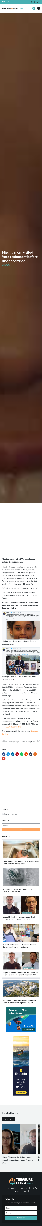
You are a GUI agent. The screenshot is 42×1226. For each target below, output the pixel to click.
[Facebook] (32, 2)
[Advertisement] (21, 532)
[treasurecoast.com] (38, 8)
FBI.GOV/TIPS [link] (12, 727)
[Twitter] (38, 2)
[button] (3, 754)
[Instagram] (35, 2)
